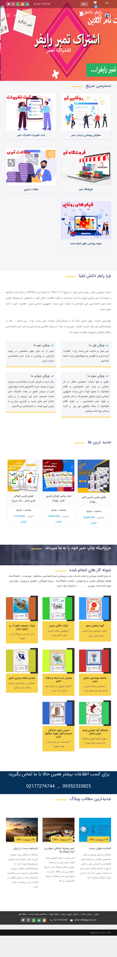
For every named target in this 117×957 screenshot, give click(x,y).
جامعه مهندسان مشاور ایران (95, 679)
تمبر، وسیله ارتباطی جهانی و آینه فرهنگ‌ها (59, 850)
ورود (28, 15)
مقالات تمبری (31, 189)
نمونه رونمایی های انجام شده (86, 243)
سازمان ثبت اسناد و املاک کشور (58, 679)
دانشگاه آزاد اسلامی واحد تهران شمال (95, 731)
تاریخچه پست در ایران (25, 848)
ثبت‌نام (17, 15)
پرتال (92, 932)
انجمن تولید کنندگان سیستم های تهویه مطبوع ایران (58, 733)
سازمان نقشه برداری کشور (22, 678)
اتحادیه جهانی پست (100, 848)
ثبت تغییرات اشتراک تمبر (31, 135)
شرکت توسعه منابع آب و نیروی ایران (22, 627)
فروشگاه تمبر (86, 189)
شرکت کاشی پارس (58, 626)
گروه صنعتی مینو (95, 626)
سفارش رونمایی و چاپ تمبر (86, 135)
